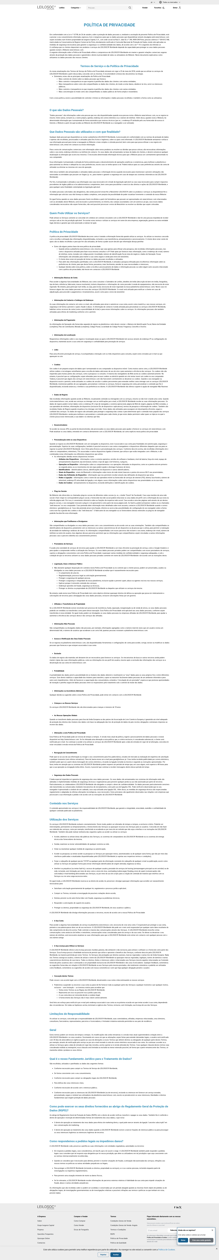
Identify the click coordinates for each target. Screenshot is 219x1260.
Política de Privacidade (119, 1238)
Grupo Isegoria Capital (45, 1225)
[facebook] (174, 1207)
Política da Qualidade (118, 1243)
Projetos (40, 1229)
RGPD (112, 1234)
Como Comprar (79, 1221)
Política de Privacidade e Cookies (157, 1237)
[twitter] (180, 1207)
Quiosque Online (43, 1238)
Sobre (39, 1221)
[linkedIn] (177, 1207)
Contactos (41, 1243)
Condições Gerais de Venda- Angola (123, 1225)
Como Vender (79, 1225)
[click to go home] (46, 8)
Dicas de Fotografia (81, 1229)
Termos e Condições (118, 1229)
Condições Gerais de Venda (120, 1221)
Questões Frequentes (45, 1234)
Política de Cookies (166, 1249)
